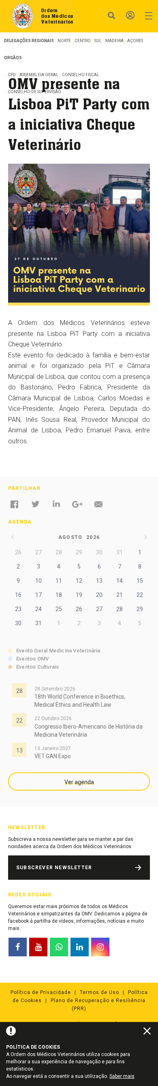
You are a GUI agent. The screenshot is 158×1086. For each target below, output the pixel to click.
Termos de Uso (99, 992)
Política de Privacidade (41, 992)
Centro (83, 40)
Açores (135, 40)
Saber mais (122, 1076)
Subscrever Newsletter (54, 867)
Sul (98, 40)
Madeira (114, 40)
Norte (64, 40)
